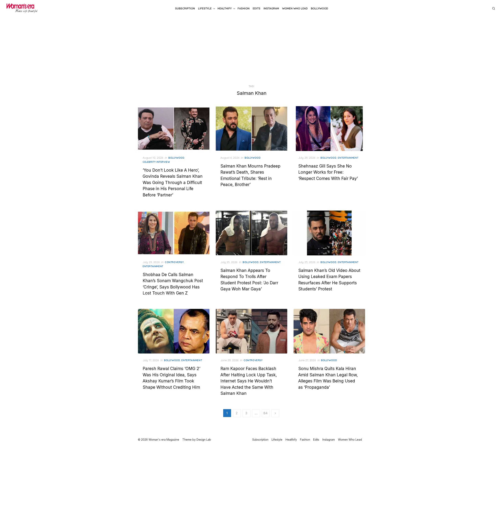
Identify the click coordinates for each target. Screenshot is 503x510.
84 (265, 413)
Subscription (185, 8)
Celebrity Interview (156, 161)
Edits (256, 8)
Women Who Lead (295, 8)
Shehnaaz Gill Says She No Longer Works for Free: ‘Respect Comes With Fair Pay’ (328, 172)
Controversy (174, 262)
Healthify (225, 8)
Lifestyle (205, 8)
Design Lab (203, 439)
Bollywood (319, 8)
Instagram (271, 8)
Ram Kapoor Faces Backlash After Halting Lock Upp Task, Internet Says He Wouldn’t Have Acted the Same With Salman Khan (248, 381)
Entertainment (348, 157)
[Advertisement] (251, 50)
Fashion (244, 8)
